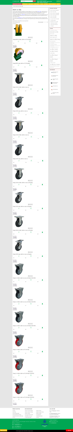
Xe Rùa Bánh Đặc (55, 89)
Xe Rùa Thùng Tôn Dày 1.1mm (55, 72)
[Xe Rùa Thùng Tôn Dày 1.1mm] (52, 72)
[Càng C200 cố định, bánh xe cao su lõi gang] (19, 221)
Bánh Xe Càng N (52, 17)
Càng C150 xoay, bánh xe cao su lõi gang (22, 206)
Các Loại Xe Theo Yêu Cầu (29, 414)
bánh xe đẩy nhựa (52, 41)
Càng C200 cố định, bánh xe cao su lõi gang (23, 230)
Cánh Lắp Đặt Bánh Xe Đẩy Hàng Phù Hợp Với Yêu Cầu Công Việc (55, 45)
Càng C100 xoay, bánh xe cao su (20, 111)
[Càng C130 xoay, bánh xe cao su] (19, 149)
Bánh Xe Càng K (27, 413)
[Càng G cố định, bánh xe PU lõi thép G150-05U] (19, 388)
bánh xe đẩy (39, 11)
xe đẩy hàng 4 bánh (54, 60)
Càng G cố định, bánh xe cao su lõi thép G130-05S (24, 301)
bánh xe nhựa (52, 33)
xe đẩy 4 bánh (54, 51)
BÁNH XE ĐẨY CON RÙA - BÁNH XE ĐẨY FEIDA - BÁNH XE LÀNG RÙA (44, 2)
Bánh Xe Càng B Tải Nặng (54, 10)
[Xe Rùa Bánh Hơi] (52, 86)
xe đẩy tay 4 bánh (55, 64)
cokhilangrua (19, 17)
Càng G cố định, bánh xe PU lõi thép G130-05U (23, 373)
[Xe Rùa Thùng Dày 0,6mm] (52, 79)
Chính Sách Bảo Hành (16, 413)
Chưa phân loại (52, 20)
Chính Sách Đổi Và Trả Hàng (17, 414)
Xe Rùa (38, 417)
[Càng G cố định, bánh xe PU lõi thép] (19, 340)
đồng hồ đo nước (52, 67)
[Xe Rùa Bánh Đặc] (52, 89)
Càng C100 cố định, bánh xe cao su (21, 87)
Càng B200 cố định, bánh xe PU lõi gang (22, 39)
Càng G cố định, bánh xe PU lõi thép (21, 349)
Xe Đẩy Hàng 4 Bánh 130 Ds (56, 93)
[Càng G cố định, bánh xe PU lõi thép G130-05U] (19, 364)
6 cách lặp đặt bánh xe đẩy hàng (53, 30)
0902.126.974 (58, 1)
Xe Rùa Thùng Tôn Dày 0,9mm (55, 75)
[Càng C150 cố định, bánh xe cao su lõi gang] (19, 173)
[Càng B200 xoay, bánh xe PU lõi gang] (19, 54)
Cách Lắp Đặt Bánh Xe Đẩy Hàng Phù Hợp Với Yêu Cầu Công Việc (55, 42)
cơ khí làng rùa (52, 47)
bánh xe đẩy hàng (55, 39)
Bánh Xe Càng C (52, 11)
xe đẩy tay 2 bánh (52, 62)
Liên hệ (69, 430)
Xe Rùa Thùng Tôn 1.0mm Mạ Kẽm (55, 83)
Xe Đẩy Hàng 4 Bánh (53, 24)
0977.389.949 (17, 426)
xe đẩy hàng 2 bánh (54, 56)
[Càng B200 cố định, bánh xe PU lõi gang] (19, 30)
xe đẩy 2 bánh (54, 49)
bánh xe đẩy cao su (53, 37)
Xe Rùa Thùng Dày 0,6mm (55, 79)
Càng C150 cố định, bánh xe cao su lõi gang (23, 182)
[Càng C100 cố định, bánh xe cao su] (19, 78)
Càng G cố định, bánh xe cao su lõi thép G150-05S (24, 325)
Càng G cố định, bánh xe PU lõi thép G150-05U (23, 397)
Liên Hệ (14, 410)
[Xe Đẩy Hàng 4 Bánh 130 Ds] (52, 93)
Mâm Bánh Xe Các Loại (53, 21)
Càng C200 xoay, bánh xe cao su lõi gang (22, 254)
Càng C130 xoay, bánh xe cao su (20, 158)
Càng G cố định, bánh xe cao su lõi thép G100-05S (24, 278)
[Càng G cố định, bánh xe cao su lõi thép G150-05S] (19, 316)
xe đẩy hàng (23, 14)
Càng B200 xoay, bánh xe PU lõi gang (21, 63)
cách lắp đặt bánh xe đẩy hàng (53, 44)
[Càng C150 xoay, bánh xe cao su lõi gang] (19, 197)
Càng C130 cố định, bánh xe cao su (21, 134)
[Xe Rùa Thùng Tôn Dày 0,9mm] (52, 76)
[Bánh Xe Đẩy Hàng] (15, 1)
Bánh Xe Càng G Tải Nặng (54, 13)
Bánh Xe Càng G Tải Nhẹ (53, 14)
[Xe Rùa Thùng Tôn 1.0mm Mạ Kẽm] (52, 83)
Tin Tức (14, 417)
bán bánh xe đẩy (54, 32)
